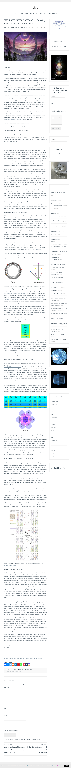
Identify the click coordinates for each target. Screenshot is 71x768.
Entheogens (53, 424)
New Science (53, 434)
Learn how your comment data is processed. (30, 739)
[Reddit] (13, 664)
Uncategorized (54, 450)
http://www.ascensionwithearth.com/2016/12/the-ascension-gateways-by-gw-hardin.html (23, 658)
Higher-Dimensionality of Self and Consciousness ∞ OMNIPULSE (37, 748)
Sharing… (53, 234)
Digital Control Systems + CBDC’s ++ (58, 334)
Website (5, 723)
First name (53, 96)
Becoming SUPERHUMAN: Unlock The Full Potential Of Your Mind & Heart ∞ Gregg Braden (59, 253)
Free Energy (53, 427)
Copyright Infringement (48, 13)
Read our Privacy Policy (55, 112)
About (21, 13)
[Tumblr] (26, 664)
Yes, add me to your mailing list (11, 730)
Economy (53, 421)
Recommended (54, 440)
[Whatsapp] (21, 664)
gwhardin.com (29, 97)
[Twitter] (10, 664)
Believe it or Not (54, 290)
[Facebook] (5, 664)
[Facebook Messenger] (7, 664)
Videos (52, 453)
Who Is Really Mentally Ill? (56, 293)
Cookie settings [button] (59, 765)
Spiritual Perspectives (19, 27)
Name (5, 708)
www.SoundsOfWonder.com (10, 565)
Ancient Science (54, 404)
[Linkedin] (15, 664)
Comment (6, 687)
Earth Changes (54, 417)
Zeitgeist (52, 456)
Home (15, 13)
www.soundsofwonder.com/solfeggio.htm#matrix (15, 293)
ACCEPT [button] (66, 765)
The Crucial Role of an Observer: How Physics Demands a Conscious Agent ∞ (58, 299)
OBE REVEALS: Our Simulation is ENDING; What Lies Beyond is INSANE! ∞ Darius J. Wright (58, 259)
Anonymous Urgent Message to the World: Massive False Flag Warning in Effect (14, 748)
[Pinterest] (18, 664)
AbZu (35, 8)
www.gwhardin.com (36, 249)
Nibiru (52, 437)
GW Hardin (19, 671)
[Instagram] (29, 664)
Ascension (7, 27)
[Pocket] (24, 664)
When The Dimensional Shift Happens (58, 339)
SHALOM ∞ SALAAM (55, 287)
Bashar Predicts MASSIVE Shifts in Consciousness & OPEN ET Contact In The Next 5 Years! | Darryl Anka (58, 266)
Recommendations (31, 13)
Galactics (52, 430)
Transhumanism (54, 447)
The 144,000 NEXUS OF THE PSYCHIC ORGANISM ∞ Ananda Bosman (58, 240)
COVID (52, 414)
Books (52, 411)
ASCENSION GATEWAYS (12, 671)
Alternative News (54, 401)
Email (5, 715)
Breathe (52, 208)
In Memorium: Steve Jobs (56, 216)
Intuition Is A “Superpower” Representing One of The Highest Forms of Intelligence (59, 330)
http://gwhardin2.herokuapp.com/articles (12, 119)
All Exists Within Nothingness (57, 277)
